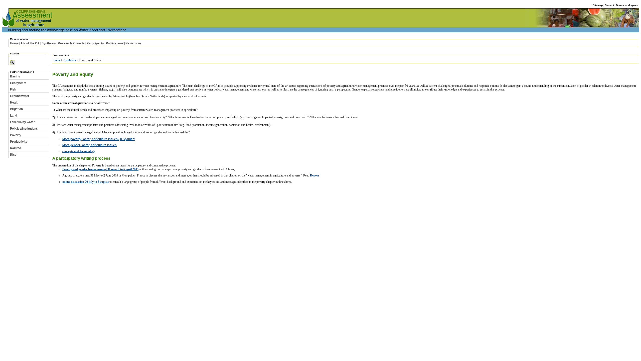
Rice (13, 154)
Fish (13, 89)
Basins (15, 76)
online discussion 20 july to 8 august (85, 182)
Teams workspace (627, 5)
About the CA (30, 43)
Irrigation (16, 109)
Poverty (15, 135)
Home (14, 43)
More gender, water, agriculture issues (89, 145)
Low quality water (22, 122)
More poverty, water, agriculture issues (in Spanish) (98, 139)
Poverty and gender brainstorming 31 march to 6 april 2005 (100, 169)
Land (13, 115)
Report (314, 175)
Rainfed (15, 148)
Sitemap (598, 5)
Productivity (18, 141)
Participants (95, 43)
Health (14, 102)
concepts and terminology (78, 151)
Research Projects (71, 43)
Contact (609, 5)
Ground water (19, 96)
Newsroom (133, 43)
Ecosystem (18, 83)
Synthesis (49, 43)
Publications (114, 43)
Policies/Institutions (24, 128)
